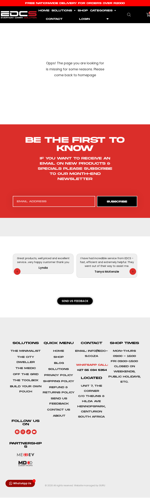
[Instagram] (22, 431)
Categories (101, 10)
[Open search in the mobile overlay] (129, 14)
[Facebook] (17, 431)
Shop (83, 10)
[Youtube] (34, 431)
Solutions (62, 10)
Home (44, 10)
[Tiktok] (28, 431)
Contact (54, 19)
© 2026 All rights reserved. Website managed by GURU (75, 485)
